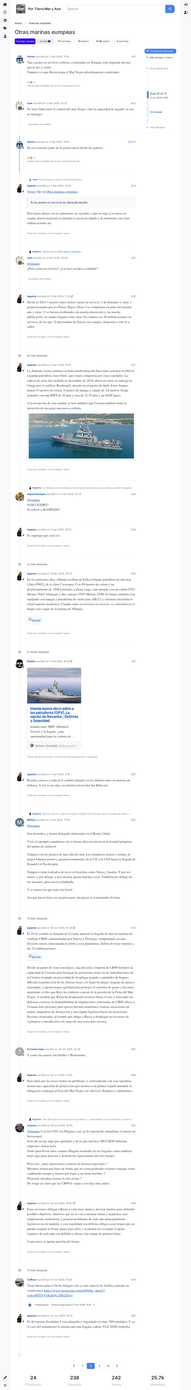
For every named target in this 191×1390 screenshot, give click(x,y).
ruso (29, 103)
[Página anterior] (74, 1366)
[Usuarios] (5, 36)
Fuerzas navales (25, 41)
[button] (5, 1377)
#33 (133, 819)
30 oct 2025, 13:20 (61, 1074)
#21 (134, 56)
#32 (133, 774)
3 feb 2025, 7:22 (60, 296)
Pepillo (31, 661)
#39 (133, 1279)
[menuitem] (186, 4)
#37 (133, 1125)
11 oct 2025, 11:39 (60, 819)
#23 (133, 141)
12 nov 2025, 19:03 (61, 1315)
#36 (133, 1074)
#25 (133, 257)
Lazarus (31, 1125)
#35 (133, 1049)
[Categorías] (5, 4)
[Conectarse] (186, 4)
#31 (134, 661)
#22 (133, 103)
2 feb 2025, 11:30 (59, 56)
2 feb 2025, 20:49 (57, 257)
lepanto (31, 185)
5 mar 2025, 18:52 (61, 529)
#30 (133, 573)
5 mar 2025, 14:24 (70, 494)
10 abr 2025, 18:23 (61, 573)
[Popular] (5, 20)
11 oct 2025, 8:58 (59, 661)
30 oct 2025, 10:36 (69, 1049)
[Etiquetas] (5, 28)
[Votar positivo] (114, 92)
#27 (133, 364)
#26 (133, 296)
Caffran (31, 1279)
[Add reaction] (107, 92)
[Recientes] (5, 12)
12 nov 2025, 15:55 (61, 1279)
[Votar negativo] (126, 92)
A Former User (35, 1049)
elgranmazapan (36, 494)
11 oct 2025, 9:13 (60, 774)
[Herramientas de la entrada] (133, 92)
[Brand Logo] (20, 8)
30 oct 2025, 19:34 (61, 1125)
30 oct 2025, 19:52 (61, 1203)
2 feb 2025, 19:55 (61, 185)
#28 (133, 494)
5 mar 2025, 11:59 (61, 364)
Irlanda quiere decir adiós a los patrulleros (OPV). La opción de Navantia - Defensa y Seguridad (54, 714)
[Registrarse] (186, 12)
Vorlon (31, 56)
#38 (133, 1203)
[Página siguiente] (117, 1366)
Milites (31, 819)
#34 (133, 927)
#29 (133, 529)
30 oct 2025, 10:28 (61, 927)
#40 (133, 1315)
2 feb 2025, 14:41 (59, 141)
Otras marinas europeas (62, 191)
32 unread (156, 111)
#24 (133, 185)
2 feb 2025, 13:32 (57, 103)
